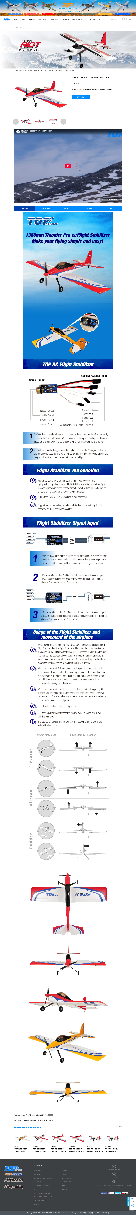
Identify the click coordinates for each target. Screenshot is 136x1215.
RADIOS (66, 19)
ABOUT (23, 19)
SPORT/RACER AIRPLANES (66, 70)
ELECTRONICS (77, 19)
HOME (16, 19)
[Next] (63, 122)
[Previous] (16, 122)
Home (30, 70)
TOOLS (100, 19)
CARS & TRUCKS (54, 19)
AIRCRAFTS (42, 19)
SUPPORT (17, 27)
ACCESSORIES (90, 19)
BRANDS (32, 19)
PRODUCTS (38, 70)
